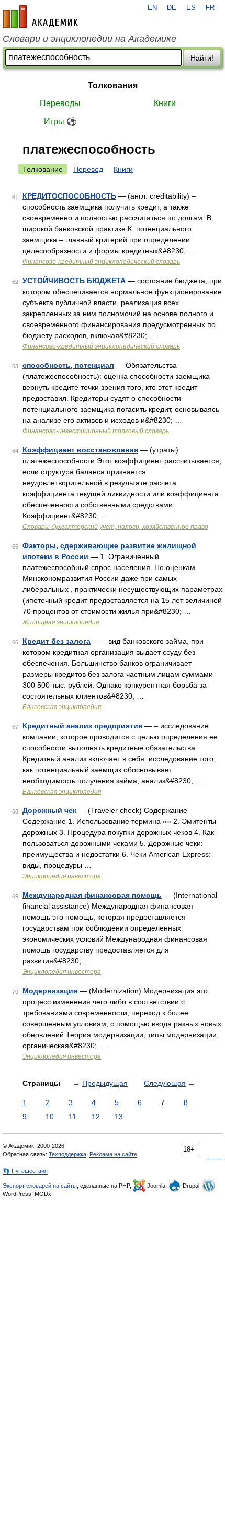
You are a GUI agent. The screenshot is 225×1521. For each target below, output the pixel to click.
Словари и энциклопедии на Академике (89, 38)
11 (72, 1116)
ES (191, 7)
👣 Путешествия (25, 1171)
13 (119, 1116)
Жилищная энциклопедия (60, 622)
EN (152, 7)
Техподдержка (67, 1154)
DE (171, 7)
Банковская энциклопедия (61, 707)
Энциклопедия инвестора (61, 876)
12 (96, 1116)
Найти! (201, 58)
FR (210, 7)
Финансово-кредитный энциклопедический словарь (101, 261)
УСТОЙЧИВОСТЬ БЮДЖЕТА (74, 280)
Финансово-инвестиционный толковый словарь (95, 431)
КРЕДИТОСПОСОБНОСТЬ (69, 196)
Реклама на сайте (113, 1154)
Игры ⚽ (60, 121)
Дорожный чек (49, 810)
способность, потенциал (68, 365)
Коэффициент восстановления (80, 450)
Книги (165, 103)
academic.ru (40, 16)
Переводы (60, 103)
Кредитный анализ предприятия (82, 726)
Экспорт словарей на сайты (40, 1185)
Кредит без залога (56, 641)
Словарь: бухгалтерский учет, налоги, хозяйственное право (115, 526)
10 (50, 1116)
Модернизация (49, 990)
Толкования (113, 85)
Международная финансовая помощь (92, 895)
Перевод (88, 169)
